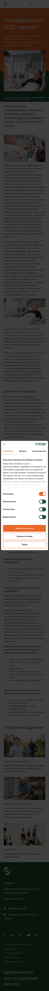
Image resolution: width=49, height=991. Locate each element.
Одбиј (24, 544)
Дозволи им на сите (24, 528)
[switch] (42, 502)
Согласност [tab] (8, 451)
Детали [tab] (22, 451)
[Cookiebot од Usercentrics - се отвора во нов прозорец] (35, 444)
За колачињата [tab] (39, 451)
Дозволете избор (24, 536)
